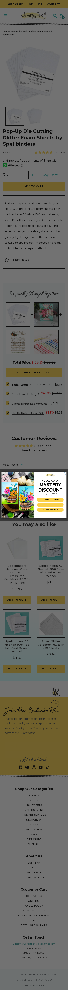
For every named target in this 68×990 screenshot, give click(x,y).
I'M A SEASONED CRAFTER (50, 504)
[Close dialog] (65, 473)
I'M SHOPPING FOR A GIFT (50, 509)
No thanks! (50, 514)
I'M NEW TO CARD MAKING (50, 499)
